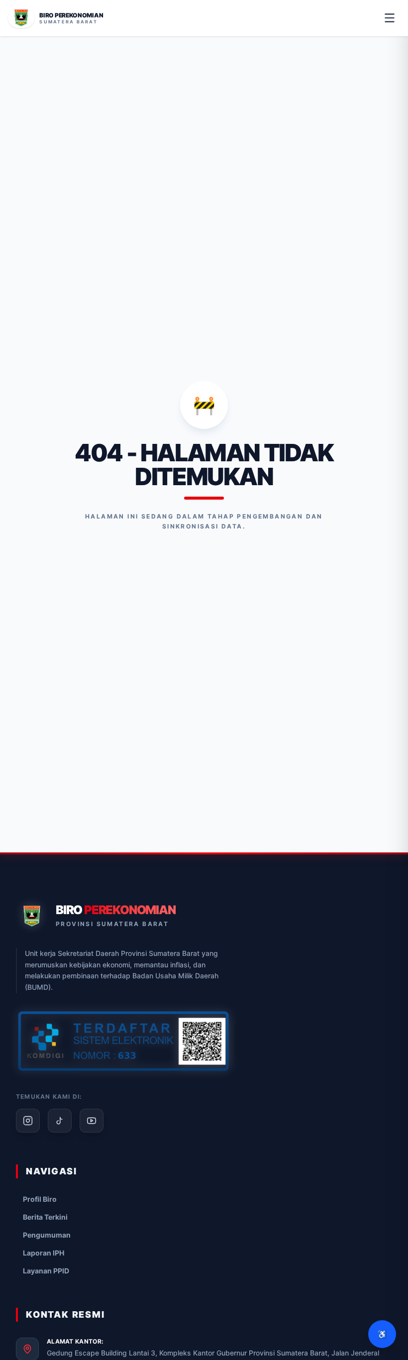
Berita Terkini (45, 1217)
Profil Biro (40, 1199)
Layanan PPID (46, 1270)
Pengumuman (47, 1235)
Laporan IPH (43, 1253)
